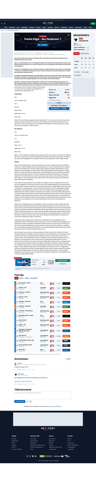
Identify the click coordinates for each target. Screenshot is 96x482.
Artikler (38, 27)
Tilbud (31, 449)
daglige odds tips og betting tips (53, 406)
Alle (16, 278)
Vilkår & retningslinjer (73, 445)
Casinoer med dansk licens (36, 447)
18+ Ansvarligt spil (53, 461)
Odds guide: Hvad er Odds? (55, 447)
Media (90, 27)
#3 (15, 384)
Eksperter (14, 445)
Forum (44, 27)
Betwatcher (64, 27)
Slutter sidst (22, 349)
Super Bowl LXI (22, 335)
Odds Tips (14, 439)
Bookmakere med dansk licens (37, 445)
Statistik (71, 27)
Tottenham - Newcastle (24, 301)
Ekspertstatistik (84, 53)
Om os (69, 441)
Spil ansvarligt (36, 19)
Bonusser (31, 27)
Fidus (19, 363)
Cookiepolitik (71, 449)
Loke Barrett (21, 53)
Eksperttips (12, 27)
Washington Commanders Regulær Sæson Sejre (25, 330)
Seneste (68, 359)
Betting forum (52, 439)
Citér (34, 369)
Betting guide (78, 27)
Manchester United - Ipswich (26, 315)
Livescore (50, 27)
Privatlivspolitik (71, 447)
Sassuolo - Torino (23, 297)
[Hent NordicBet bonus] (23, 262)
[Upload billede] (30, 401)
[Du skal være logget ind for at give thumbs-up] (48, 53)
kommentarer (38, 53)
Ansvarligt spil (52, 449)
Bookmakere (24, 27)
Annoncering (71, 443)
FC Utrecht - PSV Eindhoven (26, 311)
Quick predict (34, 278)
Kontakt (69, 439)
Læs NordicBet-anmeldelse (54, 100)
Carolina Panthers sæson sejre (26, 340)
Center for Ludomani (17, 449)
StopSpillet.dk (62, 19)
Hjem (2, 30)
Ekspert (21, 278)
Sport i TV (56, 27)
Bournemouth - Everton (25, 283)
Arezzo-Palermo (23, 320)
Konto (93, 23)
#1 (15, 369)
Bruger (27, 278)
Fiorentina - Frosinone (24, 292)
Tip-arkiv (86, 72)
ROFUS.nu (45, 19)
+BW (69, 35)
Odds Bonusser (34, 441)
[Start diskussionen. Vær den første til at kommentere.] (42, 395)
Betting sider (33, 439)
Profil (78, 72)
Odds (18, 27)
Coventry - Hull (22, 287)
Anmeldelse (63, 264)
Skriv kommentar (19, 401)
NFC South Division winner (25, 345)
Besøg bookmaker (62, 260)
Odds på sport (15, 441)
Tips (5, 30)
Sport (5, 27)
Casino (85, 27)
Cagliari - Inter (22, 325)
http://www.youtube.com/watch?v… (23, 381)
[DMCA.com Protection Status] (46, 456)
